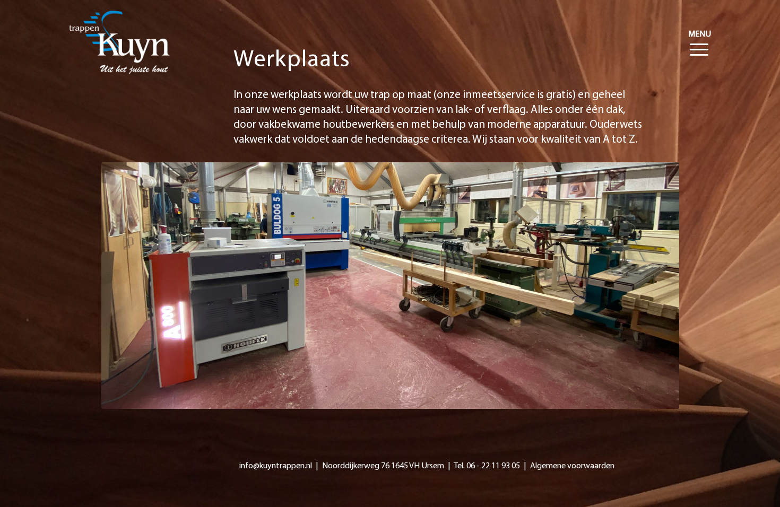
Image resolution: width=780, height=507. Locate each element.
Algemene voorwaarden (572, 466)
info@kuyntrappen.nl (275, 466)
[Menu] (697, 34)
